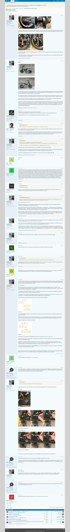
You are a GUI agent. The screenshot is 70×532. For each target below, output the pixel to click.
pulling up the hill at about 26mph (24, 224)
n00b (61, 522)
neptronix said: (22, 140)
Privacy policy (55, 529)
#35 (62, 218)
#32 (62, 168)
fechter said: (21, 382)
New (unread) (12, 2)
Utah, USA (11, 120)
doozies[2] (49, 99)
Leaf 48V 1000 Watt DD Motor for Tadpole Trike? (18, 511)
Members (16, 0)
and (23, 242)
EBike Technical (17, 515)
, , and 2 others (28, 230)
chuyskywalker (9, 11)
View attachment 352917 (23, 187)
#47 (62, 494)
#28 (62, 110)
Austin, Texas (11, 132)
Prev (8, 13)
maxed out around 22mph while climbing (34, 220)
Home (9, 0)
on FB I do (28, 202)
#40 (62, 279)
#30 (62, 138)
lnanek (60, 514)
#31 (62, 157)
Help (59, 529)
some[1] (45, 99)
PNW (10, 505)
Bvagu (10, 523)
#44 (62, 456)
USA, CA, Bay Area (12, 25)
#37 (62, 245)
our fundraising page (20, 6)
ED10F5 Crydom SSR (48, 336)
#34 (62, 195)
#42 (62, 367)
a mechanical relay (27, 350)
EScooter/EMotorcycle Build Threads (41, 496)
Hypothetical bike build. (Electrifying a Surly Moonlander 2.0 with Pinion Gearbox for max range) (26, 522)
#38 (62, 256)
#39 (62, 268)
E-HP (10, 515)
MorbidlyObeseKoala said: (24, 197)
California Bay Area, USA (13, 377)
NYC (10, 365)
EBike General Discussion (21, 523)
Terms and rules (49, 529)
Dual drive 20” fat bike (13, 516)
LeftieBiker (11, 512)
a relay (23, 295)
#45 (62, 469)
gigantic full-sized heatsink (44, 261)
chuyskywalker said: (23, 125)
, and (25, 58)
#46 (62, 482)
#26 (62, 15)
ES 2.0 (8, 529)
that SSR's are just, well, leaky (37, 342)
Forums (12, 0)
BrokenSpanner (11, 517)
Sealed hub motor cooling (14, 513)
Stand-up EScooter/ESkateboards (21, 520)
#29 (62, 123)
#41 (62, 355)
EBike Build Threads (21, 512)
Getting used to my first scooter (15, 519)
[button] (18, 1)
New (7, 2)
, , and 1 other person (28, 107)
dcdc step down (52, 294)
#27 (62, 60)
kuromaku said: (22, 258)
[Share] (61, 15)
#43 (62, 380)
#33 (62, 183)
